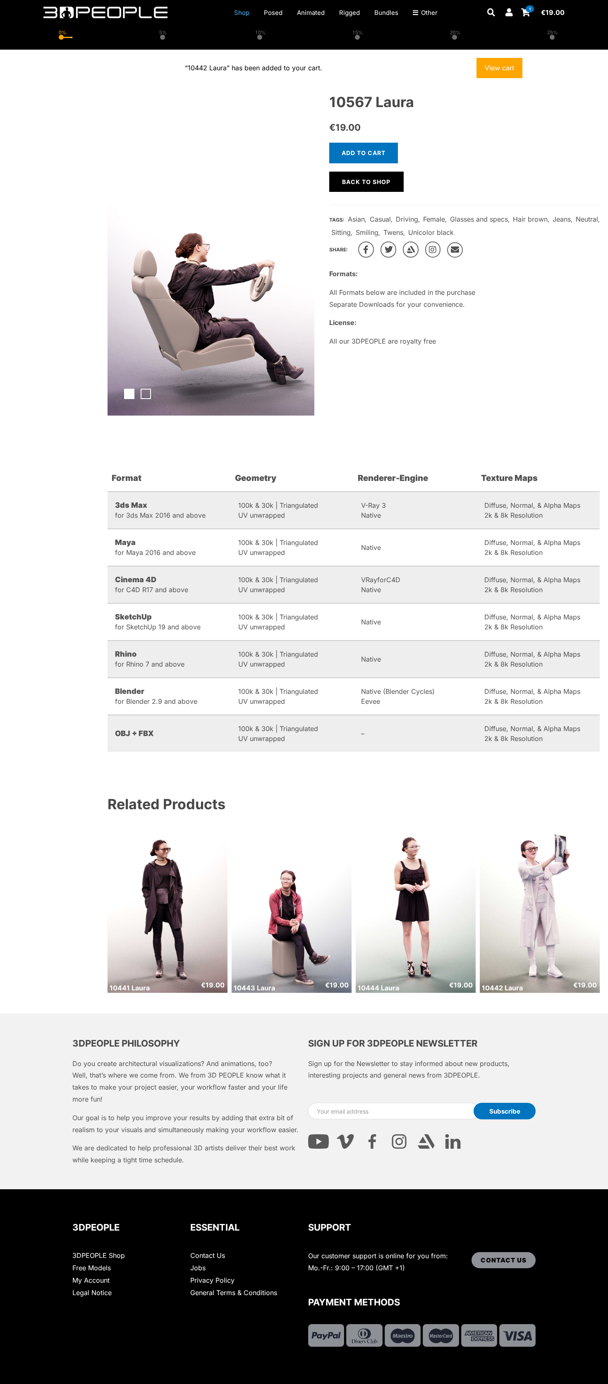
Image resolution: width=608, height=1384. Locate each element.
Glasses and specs (479, 219)
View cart (499, 68)
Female (434, 219)
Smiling (367, 232)
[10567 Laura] (366, 249)
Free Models (91, 1268)
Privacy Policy (212, 1280)
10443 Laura (254, 988)
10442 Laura (502, 988)
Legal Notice (92, 1292)
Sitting (341, 232)
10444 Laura (378, 988)
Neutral (587, 219)
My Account (91, 1280)
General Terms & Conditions (233, 1292)
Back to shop (366, 181)
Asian (356, 219)
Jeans (562, 219)
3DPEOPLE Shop (98, 1255)
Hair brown (530, 219)
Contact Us (207, 1255)
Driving (407, 219)
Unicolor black (431, 232)
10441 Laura (130, 988)
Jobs (198, 1268)
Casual (380, 219)
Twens (393, 232)
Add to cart (363, 152)
